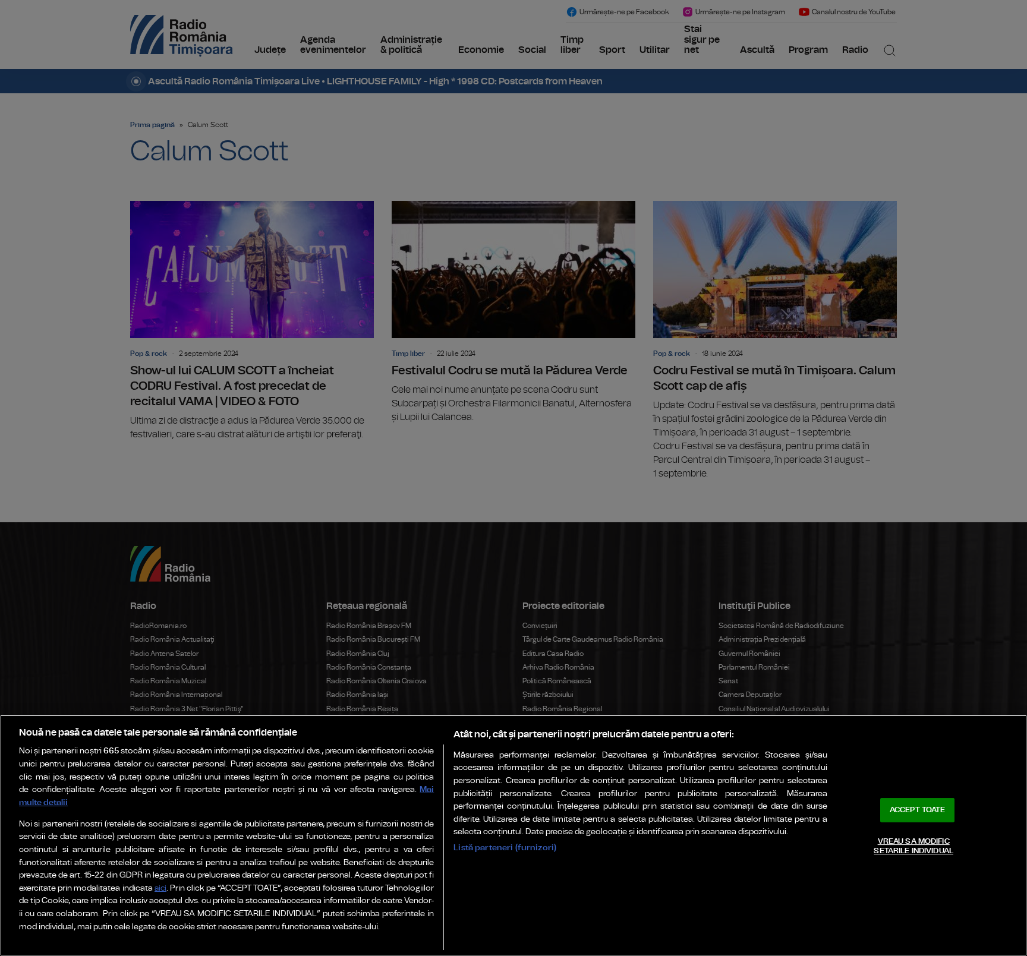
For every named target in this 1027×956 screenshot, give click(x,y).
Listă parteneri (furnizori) (504, 847)
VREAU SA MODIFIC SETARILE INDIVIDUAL (913, 846)
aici (160, 888)
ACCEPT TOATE (918, 810)
